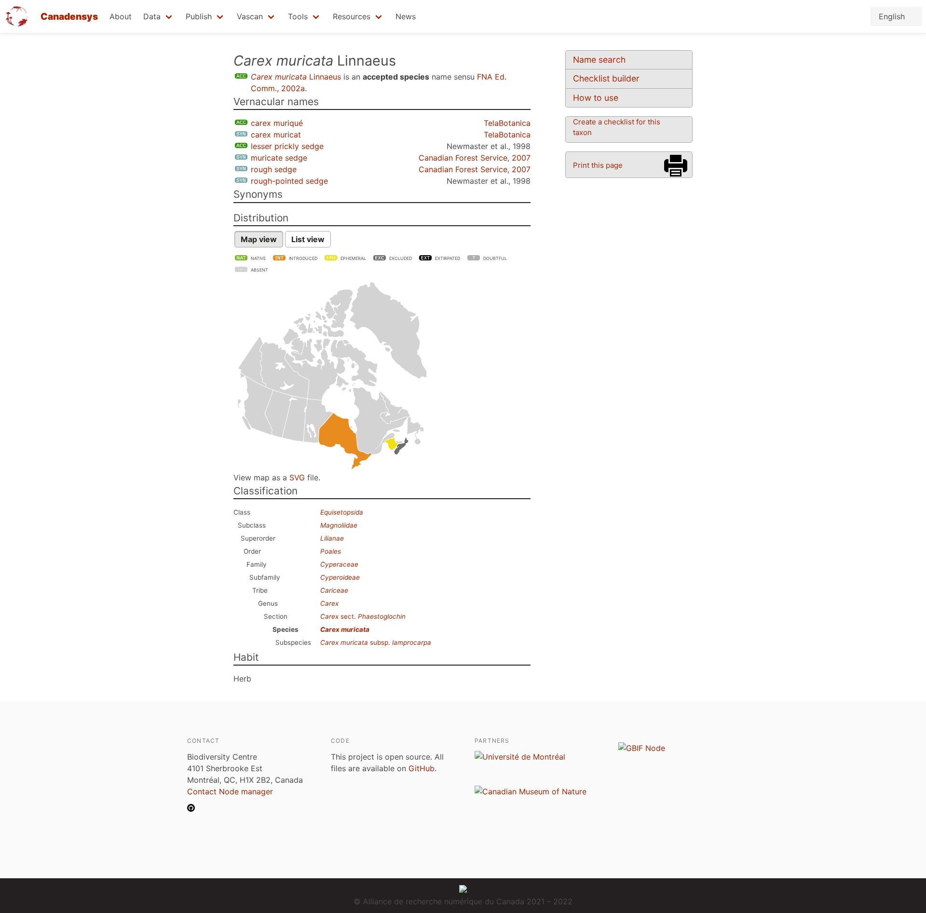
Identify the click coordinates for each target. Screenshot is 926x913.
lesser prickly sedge (287, 146)
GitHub (422, 768)
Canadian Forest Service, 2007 (475, 158)
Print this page (598, 165)
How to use (595, 98)
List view (308, 239)
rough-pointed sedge (289, 181)
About (120, 16)
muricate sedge (279, 158)
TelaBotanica (507, 123)
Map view (259, 239)
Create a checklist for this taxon (616, 127)
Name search (599, 60)
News (405, 16)
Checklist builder (606, 78)
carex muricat (276, 134)
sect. (363, 616)
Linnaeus (296, 77)
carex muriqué (277, 123)
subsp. (375, 642)
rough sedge (274, 169)
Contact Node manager (230, 791)
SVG (297, 477)
